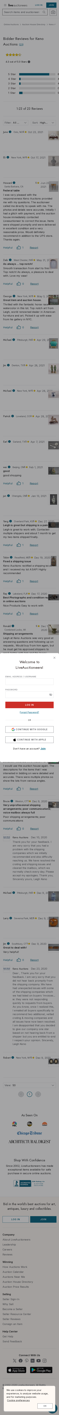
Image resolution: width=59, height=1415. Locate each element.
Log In (29, 705)
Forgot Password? (29, 712)
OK (45, 1406)
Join (43, 748)
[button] (50, 694)
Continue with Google (32, 729)
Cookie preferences (18, 1400)
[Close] (54, 657)
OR (29, 720)
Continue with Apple (31, 739)
